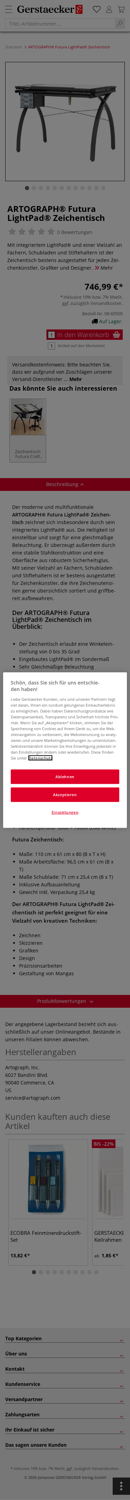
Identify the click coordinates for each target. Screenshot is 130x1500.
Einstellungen (65, 812)
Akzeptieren (65, 794)
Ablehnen (65, 776)
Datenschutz (40, 758)
